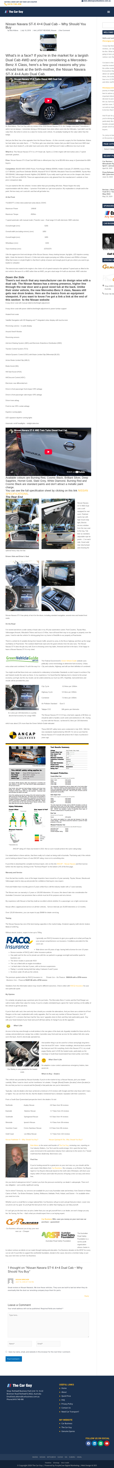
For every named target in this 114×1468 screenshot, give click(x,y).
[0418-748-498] (5, 4)
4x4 (35, 30)
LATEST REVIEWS (43, 30)
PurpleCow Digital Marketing (67, 1465)
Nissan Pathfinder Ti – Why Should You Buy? (22, 1140)
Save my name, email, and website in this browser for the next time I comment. (39, 1352)
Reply (86, 1296)
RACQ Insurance (76, 986)
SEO (95, 1465)
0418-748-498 (14, 4)
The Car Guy (63, 1145)
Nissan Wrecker (22, 1279)
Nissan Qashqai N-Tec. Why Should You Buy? (65, 1140)
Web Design (86, 1465)
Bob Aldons (34, 1145)
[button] (108, 12)
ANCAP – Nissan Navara (66, 864)
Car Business (57, 1168)
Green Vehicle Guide (68, 661)
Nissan (53, 30)
